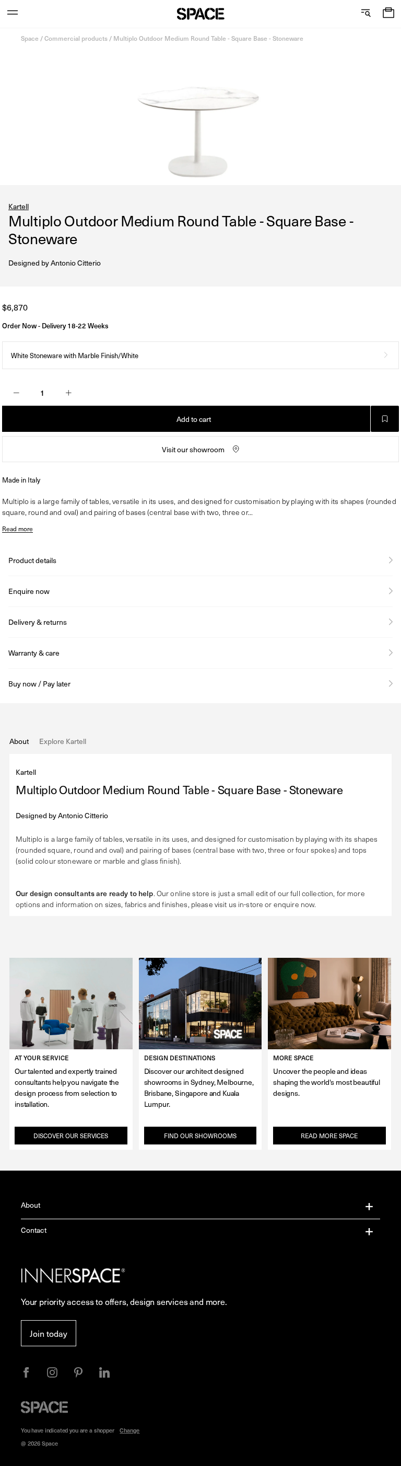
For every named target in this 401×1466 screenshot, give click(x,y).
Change (129, 1430)
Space (30, 38)
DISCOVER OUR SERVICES (70, 1135)
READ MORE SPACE (329, 1135)
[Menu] (12, 14)
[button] (388, 13)
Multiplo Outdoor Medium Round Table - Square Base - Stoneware (208, 38)
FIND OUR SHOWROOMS (200, 1135)
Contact (33, 1229)
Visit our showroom (193, 449)
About (31, 1204)
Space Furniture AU (201, 14)
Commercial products (76, 38)
